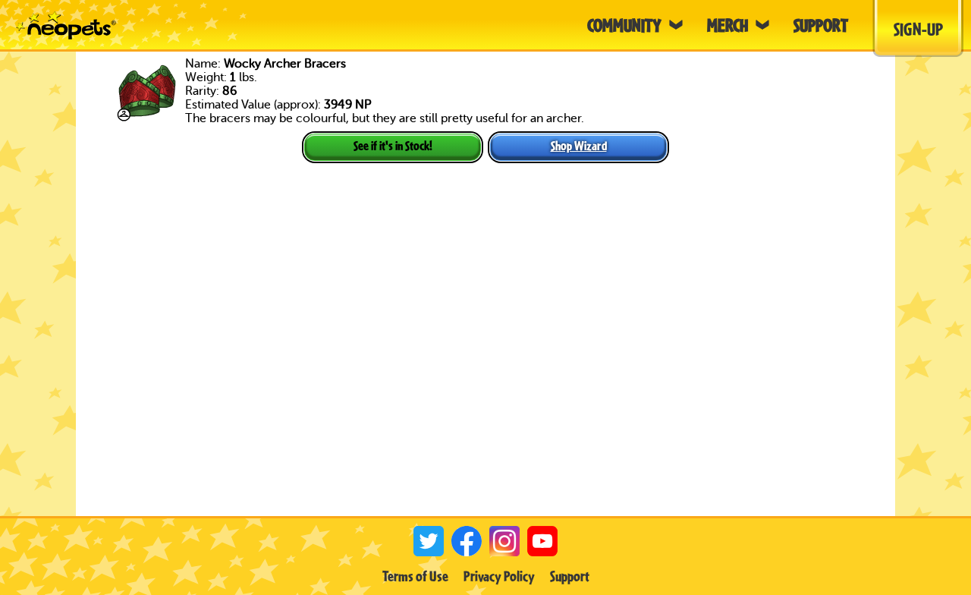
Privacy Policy (499, 576)
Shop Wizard (579, 145)
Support (569, 576)
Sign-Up (918, 28)
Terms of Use (415, 576)
